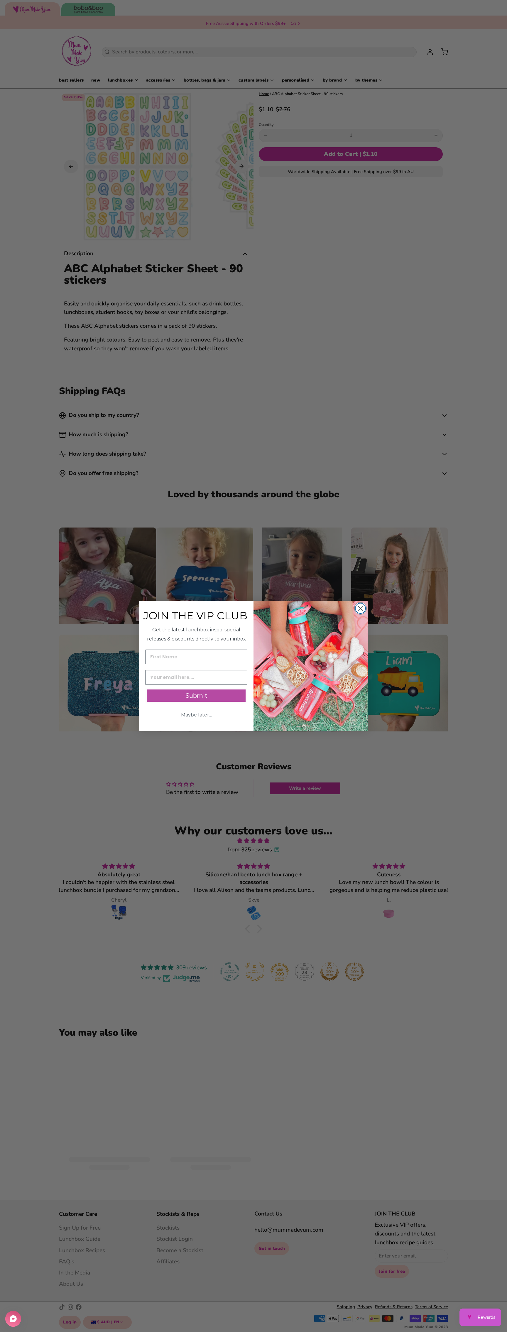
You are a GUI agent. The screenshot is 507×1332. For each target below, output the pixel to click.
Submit (196, 695)
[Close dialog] (360, 608)
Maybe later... (196, 715)
